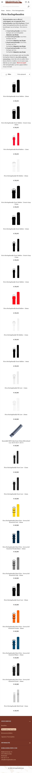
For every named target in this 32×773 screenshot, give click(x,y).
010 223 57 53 (5, 757)
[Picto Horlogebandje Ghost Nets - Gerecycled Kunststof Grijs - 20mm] (16, 563)
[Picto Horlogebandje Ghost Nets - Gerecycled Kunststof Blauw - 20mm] (16, 643)
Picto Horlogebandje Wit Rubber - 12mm (16, 335)
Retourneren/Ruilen (6, 733)
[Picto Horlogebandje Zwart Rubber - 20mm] (16, 86)
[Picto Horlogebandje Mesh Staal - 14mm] (16, 696)
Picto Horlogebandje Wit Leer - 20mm (16, 414)
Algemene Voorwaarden (7, 737)
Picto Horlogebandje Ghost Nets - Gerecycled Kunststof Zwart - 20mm (16, 680)
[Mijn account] (28, 2)
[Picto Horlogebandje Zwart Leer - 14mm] (16, 484)
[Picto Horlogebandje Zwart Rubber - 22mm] (16, 219)
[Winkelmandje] (30, 1)
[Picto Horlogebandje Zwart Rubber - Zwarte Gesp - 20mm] (16, 113)
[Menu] (2, 2)
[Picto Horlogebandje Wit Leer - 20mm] (16, 404)
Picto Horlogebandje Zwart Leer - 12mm (16, 467)
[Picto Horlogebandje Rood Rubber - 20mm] (16, 298)
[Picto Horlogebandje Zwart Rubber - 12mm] (16, 272)
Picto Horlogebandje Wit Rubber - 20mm (16, 176)
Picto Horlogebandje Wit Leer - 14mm (16, 388)
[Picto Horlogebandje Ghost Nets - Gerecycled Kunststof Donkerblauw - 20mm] (16, 537)
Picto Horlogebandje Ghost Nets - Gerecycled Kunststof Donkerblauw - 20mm (16, 548)
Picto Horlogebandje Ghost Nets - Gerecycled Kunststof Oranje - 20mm (16, 627)
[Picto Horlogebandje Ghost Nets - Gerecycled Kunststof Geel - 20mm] (16, 510)
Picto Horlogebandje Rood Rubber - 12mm (16, 149)
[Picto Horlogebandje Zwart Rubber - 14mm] (16, 351)
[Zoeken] (28, 6)
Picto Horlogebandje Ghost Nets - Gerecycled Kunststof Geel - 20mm (16, 521)
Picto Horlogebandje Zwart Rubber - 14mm (16, 361)
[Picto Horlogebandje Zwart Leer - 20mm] (16, 590)
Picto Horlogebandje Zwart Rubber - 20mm (16, 96)
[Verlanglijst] (26, 2)
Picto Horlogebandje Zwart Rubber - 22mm (16, 229)
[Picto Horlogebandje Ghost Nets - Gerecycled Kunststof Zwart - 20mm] (16, 669)
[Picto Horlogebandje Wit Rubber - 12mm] (16, 325)
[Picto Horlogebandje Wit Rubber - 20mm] (16, 166)
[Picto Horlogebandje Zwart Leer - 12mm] (16, 457)
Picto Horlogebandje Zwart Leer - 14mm (16, 494)
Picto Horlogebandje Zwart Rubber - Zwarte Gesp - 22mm (16, 203)
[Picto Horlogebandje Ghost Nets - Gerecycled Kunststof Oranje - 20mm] (16, 616)
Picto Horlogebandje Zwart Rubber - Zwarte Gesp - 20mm (16, 124)
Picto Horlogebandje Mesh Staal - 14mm (16, 706)
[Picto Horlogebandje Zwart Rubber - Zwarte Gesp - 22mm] (16, 192)
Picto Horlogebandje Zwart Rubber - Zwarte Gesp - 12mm (16, 256)
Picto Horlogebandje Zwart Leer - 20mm (16, 600)
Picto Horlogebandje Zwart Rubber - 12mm (16, 282)
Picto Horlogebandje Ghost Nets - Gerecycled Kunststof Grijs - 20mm (16, 574)
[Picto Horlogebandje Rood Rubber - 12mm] (16, 139)
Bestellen (4, 725)
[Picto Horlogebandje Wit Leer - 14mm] (16, 378)
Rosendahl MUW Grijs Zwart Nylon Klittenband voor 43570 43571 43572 (16, 442)
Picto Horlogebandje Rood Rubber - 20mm (16, 308)
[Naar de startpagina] (13, 2)
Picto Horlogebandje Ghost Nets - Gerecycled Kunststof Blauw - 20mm (16, 654)
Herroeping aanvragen (9, 729)
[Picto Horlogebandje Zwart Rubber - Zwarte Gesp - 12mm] (16, 245)
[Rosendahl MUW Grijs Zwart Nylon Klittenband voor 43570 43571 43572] (16, 431)
